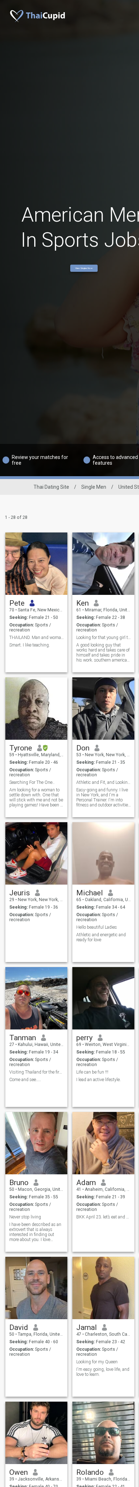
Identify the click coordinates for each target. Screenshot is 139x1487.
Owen (18, 1472)
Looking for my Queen (97, 1361)
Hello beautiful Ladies (96, 927)
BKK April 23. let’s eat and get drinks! (103, 1217)
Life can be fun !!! (92, 1072)
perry (84, 1037)
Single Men (93, 487)
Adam (86, 1182)
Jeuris (19, 893)
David (18, 1327)
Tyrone (20, 748)
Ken (82, 603)
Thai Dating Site (51, 487)
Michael (89, 893)
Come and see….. (25, 1079)
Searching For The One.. (32, 782)
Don (82, 748)
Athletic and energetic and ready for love (101, 937)
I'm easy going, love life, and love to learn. (102, 1372)
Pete (17, 603)
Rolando (90, 1472)
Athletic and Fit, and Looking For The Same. (103, 782)
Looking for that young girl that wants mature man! (103, 637)
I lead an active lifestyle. (98, 1079)
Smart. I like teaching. (29, 645)
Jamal (86, 1327)
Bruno (19, 1182)
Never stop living (25, 1217)
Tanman (22, 1037)
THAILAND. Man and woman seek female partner (36, 637)
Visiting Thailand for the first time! (36, 1072)
